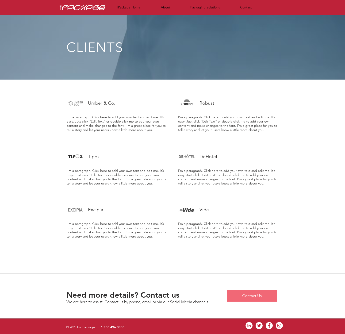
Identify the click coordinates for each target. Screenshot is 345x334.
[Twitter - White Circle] (259, 325)
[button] (165, 7)
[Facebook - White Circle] (269, 325)
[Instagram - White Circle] (279, 325)
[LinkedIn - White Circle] (249, 325)
